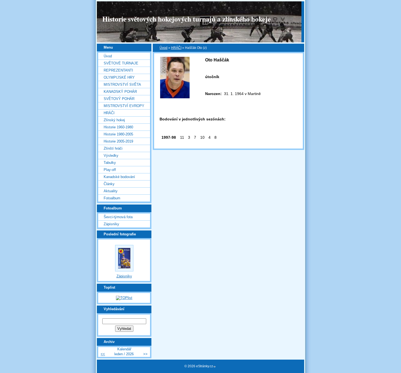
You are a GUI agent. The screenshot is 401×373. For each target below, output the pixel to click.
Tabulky (110, 163)
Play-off (110, 170)
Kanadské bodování (119, 177)
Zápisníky (111, 224)
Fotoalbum (112, 198)
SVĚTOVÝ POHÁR (119, 99)
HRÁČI (176, 47)
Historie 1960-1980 (118, 127)
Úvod (163, 47)
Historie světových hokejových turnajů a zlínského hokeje (186, 19)
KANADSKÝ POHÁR (120, 92)
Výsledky (111, 155)
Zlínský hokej (114, 120)
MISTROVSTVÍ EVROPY (124, 106)
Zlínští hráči (113, 148)
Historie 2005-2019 (118, 141)
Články (109, 184)
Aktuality (111, 191)
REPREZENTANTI (118, 70)
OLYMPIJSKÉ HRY (119, 77)
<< (103, 354)
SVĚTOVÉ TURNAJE (121, 63)
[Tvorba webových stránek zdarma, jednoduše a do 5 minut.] (215, 366)
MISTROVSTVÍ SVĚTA (122, 84)
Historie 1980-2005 (118, 134)
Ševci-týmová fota (118, 217)
